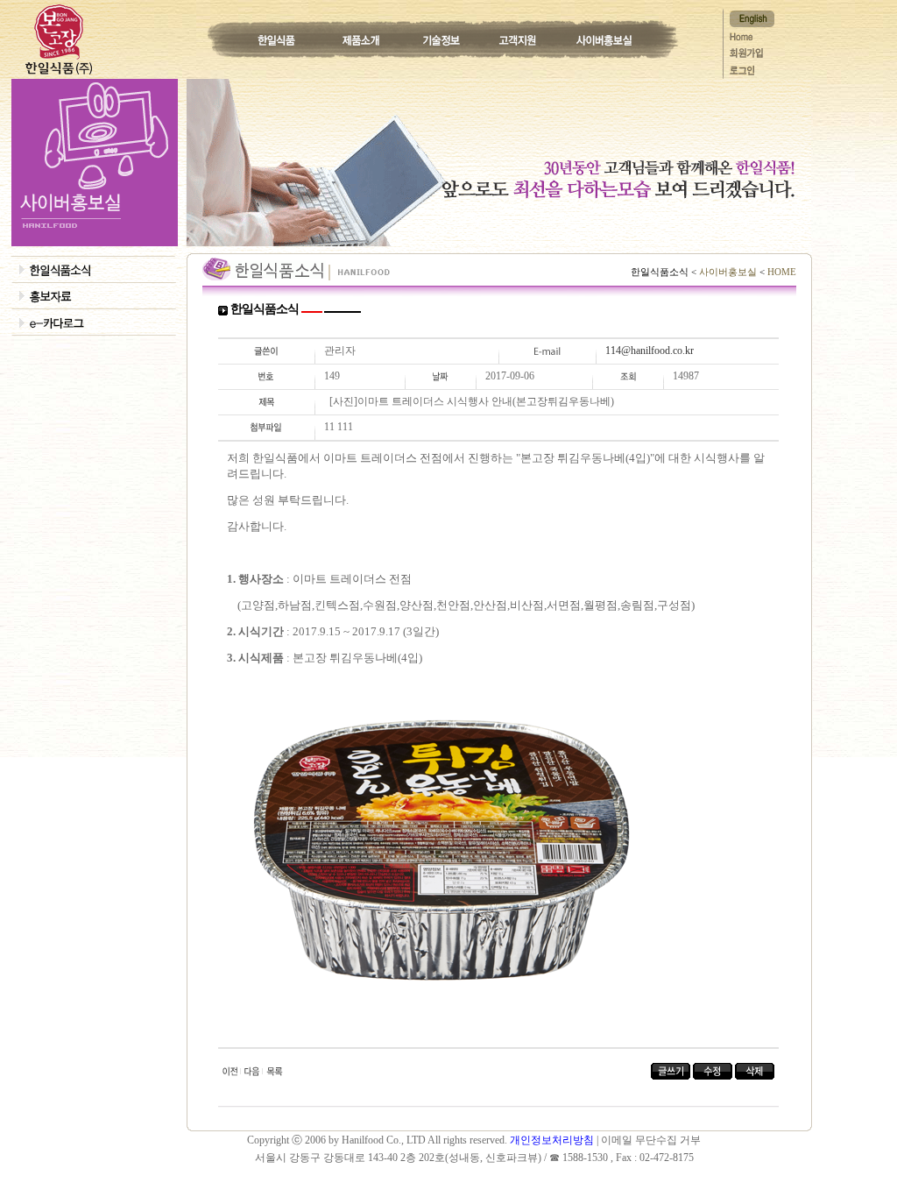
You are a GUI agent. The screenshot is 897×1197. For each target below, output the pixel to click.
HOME (780, 271)
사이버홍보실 (727, 271)
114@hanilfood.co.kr (649, 350)
